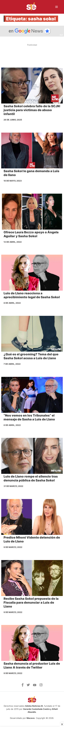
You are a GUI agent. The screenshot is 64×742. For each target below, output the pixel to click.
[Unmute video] (32, 31)
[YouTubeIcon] (34, 685)
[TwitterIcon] (28, 685)
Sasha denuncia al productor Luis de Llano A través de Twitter (32, 665)
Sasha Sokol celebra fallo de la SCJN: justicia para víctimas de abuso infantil (32, 110)
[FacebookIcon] (23, 685)
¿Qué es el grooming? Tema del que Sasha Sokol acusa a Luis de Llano (31, 356)
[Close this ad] (62, 724)
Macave (31, 718)
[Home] (29, 6)
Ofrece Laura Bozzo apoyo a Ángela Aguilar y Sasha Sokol (31, 234)
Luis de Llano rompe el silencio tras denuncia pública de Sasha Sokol (31, 478)
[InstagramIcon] (41, 685)
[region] (32, 56)
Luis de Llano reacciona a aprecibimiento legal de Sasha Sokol (32, 295)
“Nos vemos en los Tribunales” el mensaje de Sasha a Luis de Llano (29, 417)
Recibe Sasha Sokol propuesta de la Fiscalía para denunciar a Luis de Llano (31, 602)
